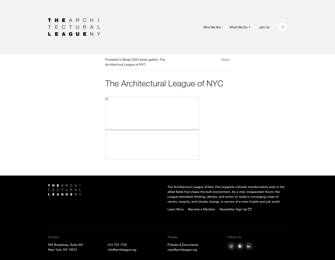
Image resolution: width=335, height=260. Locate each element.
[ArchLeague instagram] (231, 246)
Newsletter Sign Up (233, 209)
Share (225, 59)
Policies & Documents (183, 245)
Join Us (264, 27)
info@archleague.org (122, 249)
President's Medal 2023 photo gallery (131, 59)
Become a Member (201, 209)
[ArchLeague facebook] (240, 246)
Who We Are (212, 27)
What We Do (238, 27)
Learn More (176, 209)
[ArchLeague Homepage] (74, 27)
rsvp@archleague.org (182, 249)
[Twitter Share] (211, 60)
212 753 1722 (117, 245)
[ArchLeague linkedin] (249, 246)
